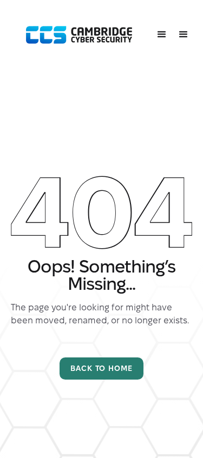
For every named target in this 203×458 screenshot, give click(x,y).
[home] (76, 35)
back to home (101, 368)
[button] (161, 34)
